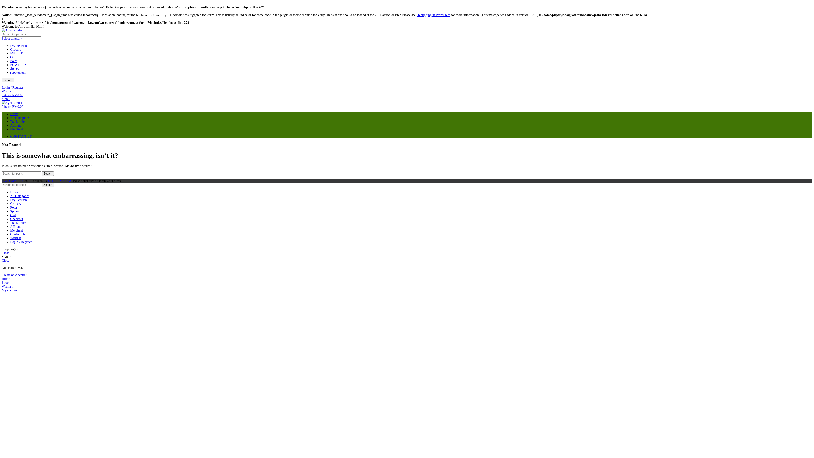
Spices (14, 68)
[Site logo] (12, 30)
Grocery (15, 49)
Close (5, 253)
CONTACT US (21, 136)
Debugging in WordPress (433, 15)
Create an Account (14, 275)
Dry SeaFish (18, 45)
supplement (17, 72)
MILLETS (17, 53)
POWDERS (18, 65)
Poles (13, 61)
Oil (12, 57)
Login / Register (21, 242)
